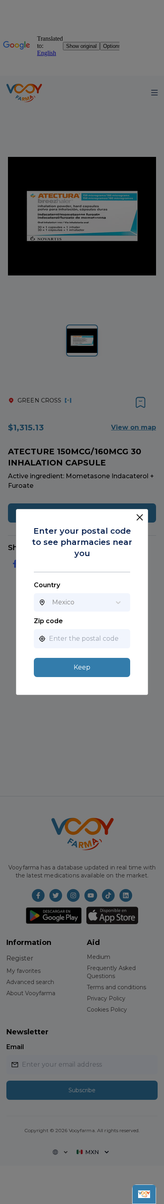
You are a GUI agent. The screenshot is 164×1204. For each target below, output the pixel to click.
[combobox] (52, 602)
